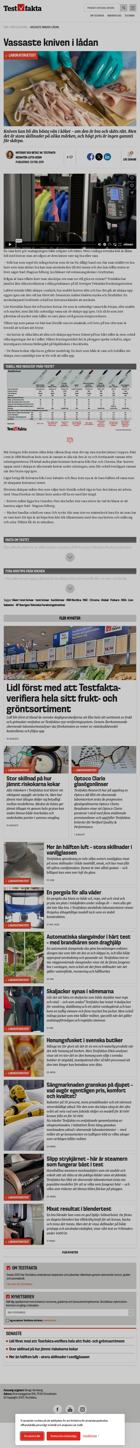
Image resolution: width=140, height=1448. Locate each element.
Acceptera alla (32, 1436)
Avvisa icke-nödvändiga (63, 1436)
